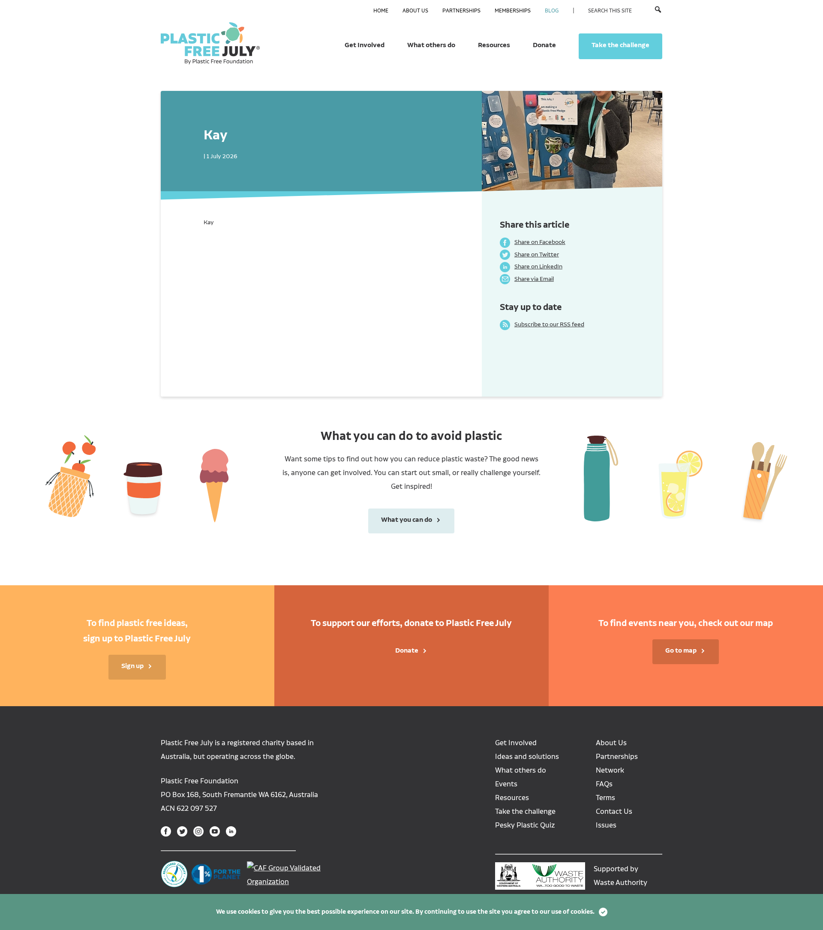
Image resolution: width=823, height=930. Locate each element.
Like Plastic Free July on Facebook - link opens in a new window (166, 831)
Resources (494, 45)
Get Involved (364, 45)
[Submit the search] (658, 10)
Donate (544, 45)
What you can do (400, 520)
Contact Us (614, 811)
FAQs (604, 784)
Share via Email (527, 278)
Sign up (132, 666)
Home (380, 11)
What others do (431, 45)
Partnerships (461, 11)
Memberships (513, 11)
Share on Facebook (532, 241)
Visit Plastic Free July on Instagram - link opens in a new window (198, 831)
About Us (415, 11)
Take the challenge (620, 45)
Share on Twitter (529, 254)
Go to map (681, 650)
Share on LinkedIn (531, 266)
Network (610, 770)
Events (506, 784)
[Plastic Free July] (210, 42)
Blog (552, 11)
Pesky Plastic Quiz (525, 825)
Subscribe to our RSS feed (542, 324)
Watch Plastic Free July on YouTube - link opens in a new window (215, 831)
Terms (605, 798)
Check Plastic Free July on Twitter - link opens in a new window (182, 831)
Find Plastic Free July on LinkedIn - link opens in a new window (231, 831)
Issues (606, 825)
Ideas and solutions (527, 756)
